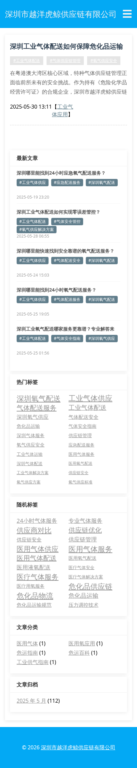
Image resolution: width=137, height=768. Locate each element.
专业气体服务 (85, 520)
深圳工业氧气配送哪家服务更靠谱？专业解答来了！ (65, 329)
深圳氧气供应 (33, 416)
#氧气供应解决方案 (36, 229)
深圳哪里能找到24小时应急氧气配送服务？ (61, 173)
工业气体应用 (62, 110)
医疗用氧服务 (31, 586)
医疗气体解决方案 (85, 577)
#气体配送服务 (67, 299)
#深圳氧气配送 (101, 182)
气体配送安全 (83, 416)
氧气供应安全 (31, 445)
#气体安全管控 (67, 221)
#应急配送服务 (67, 182)
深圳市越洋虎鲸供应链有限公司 (78, 747)
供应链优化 (85, 529)
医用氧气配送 (80, 463)
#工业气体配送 (26, 60)
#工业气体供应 (32, 182)
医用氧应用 (81, 643)
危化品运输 (28, 426)
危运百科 (79, 652)
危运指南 (27, 652)
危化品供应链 (90, 586)
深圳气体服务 (31, 435)
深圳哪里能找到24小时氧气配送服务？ (56, 290)
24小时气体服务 (37, 520)
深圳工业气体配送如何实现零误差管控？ (58, 212)
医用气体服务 (81, 454)
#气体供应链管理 (65, 60)
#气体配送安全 (67, 260)
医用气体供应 (38, 548)
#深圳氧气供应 (101, 338)
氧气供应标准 (80, 482)
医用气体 (27, 643)
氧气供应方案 (29, 482)
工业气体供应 (90, 398)
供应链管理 (80, 435)
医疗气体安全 (81, 567)
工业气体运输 (30, 454)
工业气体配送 (87, 407)
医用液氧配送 (34, 567)
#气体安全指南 (67, 338)
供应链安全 (78, 472)
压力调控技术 (83, 604)
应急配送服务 (81, 445)
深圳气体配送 (30, 463)
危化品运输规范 (34, 604)
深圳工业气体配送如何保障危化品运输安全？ (66, 47)
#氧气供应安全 (103, 60)
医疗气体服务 (38, 576)
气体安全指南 (82, 426)
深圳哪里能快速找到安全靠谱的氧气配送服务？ (65, 251)
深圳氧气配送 (39, 398)
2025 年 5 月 (31, 700)
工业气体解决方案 (33, 472)
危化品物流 (35, 595)
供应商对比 (34, 530)
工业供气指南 (33, 662)
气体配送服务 (37, 407)
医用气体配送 (37, 557)
